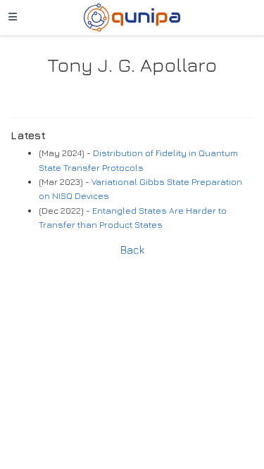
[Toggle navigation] (12, 18)
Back (132, 249)
